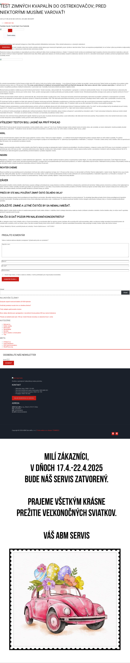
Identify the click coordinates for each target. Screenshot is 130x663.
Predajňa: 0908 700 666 (22, 394)
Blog (5, 30)
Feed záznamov (8, 343)
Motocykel (7, 328)
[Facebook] (113, 433)
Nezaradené (7, 329)
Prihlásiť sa (7, 342)
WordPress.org (8, 347)
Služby (6, 14)
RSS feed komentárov (10, 345)
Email (5, 360)
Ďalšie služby (8, 326)
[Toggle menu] (10, 30)
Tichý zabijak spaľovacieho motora (10, 309)
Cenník (6, 19)
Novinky (6, 331)
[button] (6, 47)
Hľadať (2, 289)
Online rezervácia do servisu (24, 398)
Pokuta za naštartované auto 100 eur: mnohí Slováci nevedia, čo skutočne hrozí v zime (26, 317)
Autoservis (7, 324)
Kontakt (6, 41)
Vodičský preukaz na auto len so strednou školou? (15, 305)
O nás (5, 9)
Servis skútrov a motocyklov (12, 333)
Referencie (7, 25)
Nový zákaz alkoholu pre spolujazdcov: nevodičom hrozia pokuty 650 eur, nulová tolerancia (28, 313)
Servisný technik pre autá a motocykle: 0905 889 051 (31, 390)
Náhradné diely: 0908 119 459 (24, 388)
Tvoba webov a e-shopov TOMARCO (48, 430)
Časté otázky (11, 35)
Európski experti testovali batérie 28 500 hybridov (15, 301)
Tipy (5, 334)
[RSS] (116, 433)
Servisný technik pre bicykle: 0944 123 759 (28, 392)
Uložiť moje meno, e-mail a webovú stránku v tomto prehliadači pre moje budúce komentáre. (33, 275)
